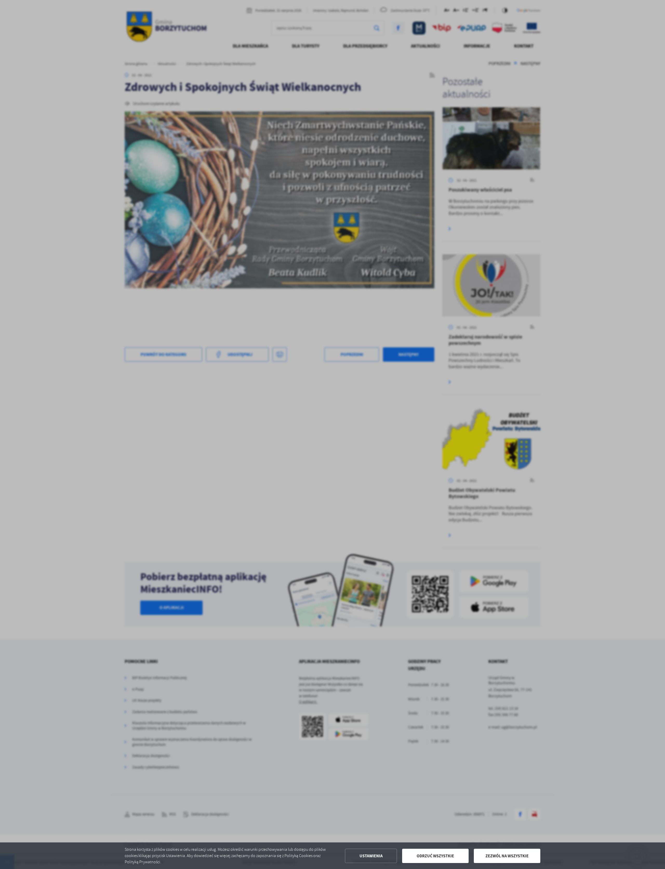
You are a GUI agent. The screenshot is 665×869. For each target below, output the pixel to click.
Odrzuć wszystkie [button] (435, 856)
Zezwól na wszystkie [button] (507, 856)
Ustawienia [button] (371, 856)
